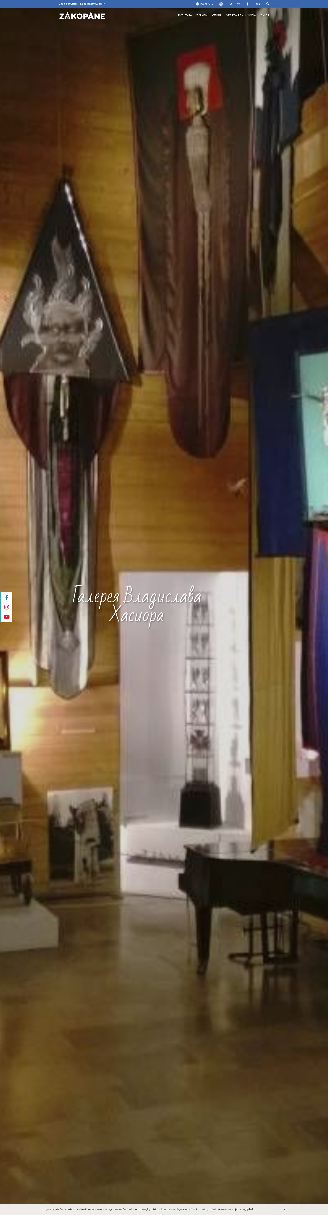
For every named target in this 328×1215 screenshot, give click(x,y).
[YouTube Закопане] (6, 617)
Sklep (265, 15)
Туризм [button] (202, 15)
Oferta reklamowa (241, 15)
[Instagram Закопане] (6, 607)
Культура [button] (185, 15)
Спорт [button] (216, 15)
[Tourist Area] (82, 15)
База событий (68, 3)
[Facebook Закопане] (6, 598)
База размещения (92, 3)
